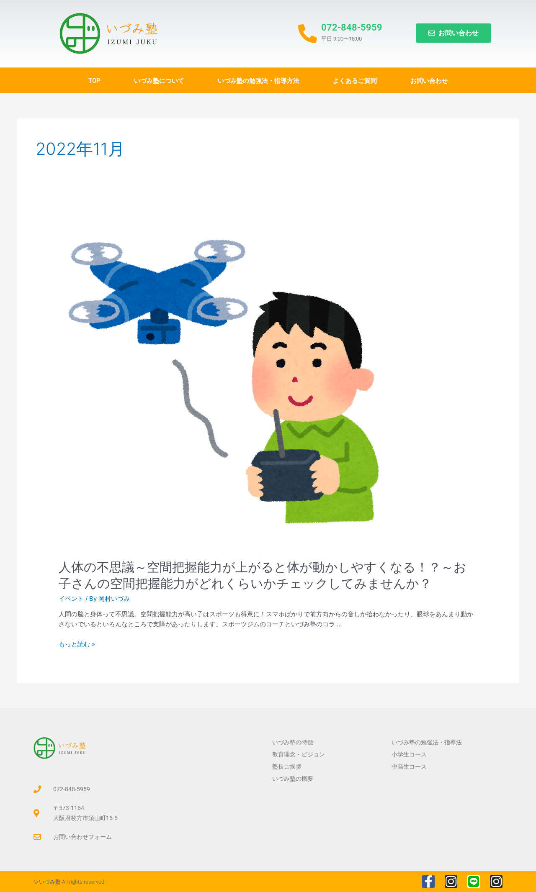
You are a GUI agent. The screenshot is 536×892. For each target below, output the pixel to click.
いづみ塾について (159, 81)
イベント (71, 598)
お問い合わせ (429, 81)
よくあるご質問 (355, 81)
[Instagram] (451, 881)
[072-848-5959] (307, 33)
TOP (94, 81)
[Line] (473, 881)
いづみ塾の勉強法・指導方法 (258, 81)
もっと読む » (77, 644)
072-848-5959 (351, 27)
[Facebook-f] (428, 881)
